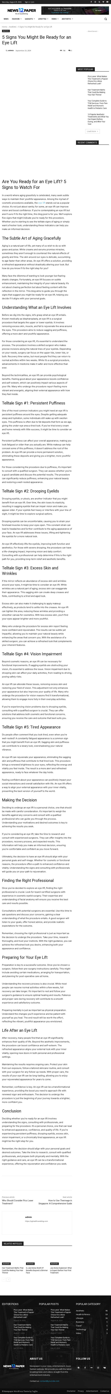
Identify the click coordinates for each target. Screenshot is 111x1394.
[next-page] (8, 1280)
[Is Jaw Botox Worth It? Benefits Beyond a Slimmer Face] (37, 1257)
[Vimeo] (103, 2)
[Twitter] (99, 2)
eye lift (41, 202)
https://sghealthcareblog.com (36, 1221)
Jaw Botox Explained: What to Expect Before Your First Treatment (61, 1270)
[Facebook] (91, 2)
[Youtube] (107, 2)
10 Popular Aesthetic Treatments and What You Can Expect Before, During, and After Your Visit (98, 119)
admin (11, 50)
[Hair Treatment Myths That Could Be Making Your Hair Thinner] (13, 1257)
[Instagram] (95, 2)
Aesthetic (12, 27)
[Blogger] (78, 1367)
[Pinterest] (36, 58)
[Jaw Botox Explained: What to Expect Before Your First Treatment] (61, 1257)
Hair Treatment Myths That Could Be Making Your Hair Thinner (12, 1270)
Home (4, 27)
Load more (91, 131)
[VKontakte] (104, 1367)
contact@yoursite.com (49, 1381)
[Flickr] (91, 1367)
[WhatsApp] (43, 58)
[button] (105, 19)
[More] (50, 58)
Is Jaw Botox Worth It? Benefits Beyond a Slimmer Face (37, 1270)
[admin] (4, 50)
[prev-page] (4, 1280)
